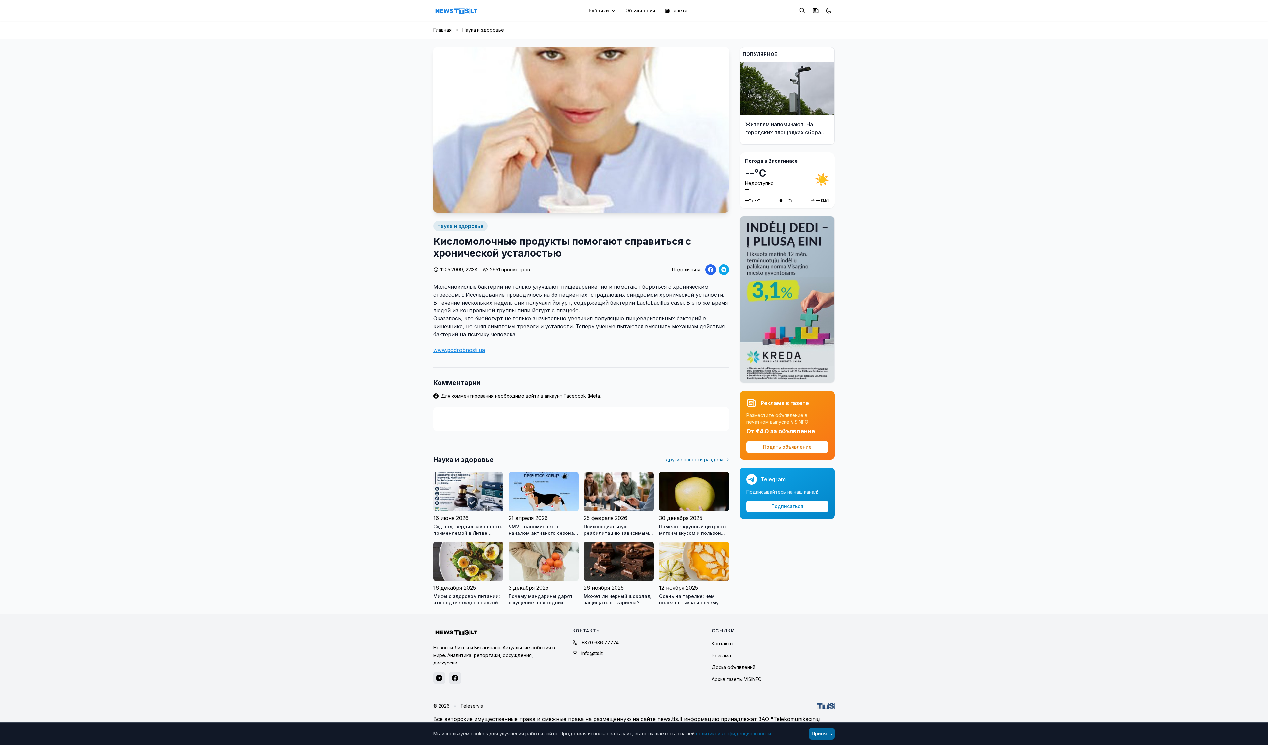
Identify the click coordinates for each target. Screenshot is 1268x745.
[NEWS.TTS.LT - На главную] (456, 10)
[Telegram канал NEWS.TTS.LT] (439, 678)
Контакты (722, 643)
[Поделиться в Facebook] (710, 269)
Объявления (640, 10)
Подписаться (787, 506)
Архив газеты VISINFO (737, 679)
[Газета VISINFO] (816, 10)
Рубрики (599, 10)
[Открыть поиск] (802, 10)
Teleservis (471, 706)
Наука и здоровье (483, 30)
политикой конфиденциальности (733, 733)
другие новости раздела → (697, 459)
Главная (442, 30)
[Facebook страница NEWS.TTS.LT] (455, 678)
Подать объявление (787, 447)
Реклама (721, 655)
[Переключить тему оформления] (829, 10)
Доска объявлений (733, 667)
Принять (822, 733)
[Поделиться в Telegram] (724, 269)
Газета (679, 10)
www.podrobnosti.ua (459, 350)
